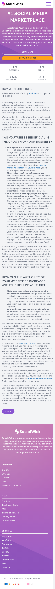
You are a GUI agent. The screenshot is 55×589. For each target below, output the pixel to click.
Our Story (6, 470)
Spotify (5, 551)
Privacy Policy (8, 516)
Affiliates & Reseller (12, 485)
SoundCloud (8, 559)
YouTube (6, 540)
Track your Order (10, 505)
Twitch (5, 547)
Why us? (6, 474)
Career (5, 477)
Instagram (7, 536)
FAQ (4, 509)
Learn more (27, 52)
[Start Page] (12, 4)
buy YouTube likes (27, 343)
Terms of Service (10, 512)
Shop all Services (27, 58)
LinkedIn (6, 567)
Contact (6, 501)
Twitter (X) (7, 555)
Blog (4, 481)
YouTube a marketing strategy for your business (27, 166)
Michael (33, 93)
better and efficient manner (40, 378)
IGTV (4, 563)
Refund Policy (8, 520)
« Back (8, 411)
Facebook (7, 544)
